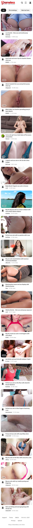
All (3, 10)
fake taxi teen (25, 10)
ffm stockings (13, 10)
